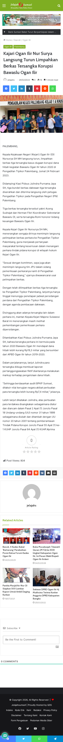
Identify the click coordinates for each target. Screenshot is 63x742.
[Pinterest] (37, 88)
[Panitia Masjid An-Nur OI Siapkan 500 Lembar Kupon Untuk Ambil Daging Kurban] (16, 575)
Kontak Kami (46, 715)
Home (8, 40)
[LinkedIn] (21, 88)
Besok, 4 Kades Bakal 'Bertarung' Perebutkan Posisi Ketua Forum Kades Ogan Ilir (16, 551)
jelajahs (11, 80)
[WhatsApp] (52, 88)
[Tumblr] (29, 88)
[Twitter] (14, 88)
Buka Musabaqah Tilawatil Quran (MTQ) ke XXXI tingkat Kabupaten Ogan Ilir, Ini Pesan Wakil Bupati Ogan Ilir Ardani (46, 553)
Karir (29, 710)
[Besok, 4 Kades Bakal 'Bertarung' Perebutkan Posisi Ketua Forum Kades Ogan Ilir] (16, 536)
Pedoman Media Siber (41, 720)
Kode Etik (19, 710)
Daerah (17, 40)
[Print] (54, 472)
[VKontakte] (42, 472)
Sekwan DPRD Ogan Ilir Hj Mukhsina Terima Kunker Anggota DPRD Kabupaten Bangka (46, 594)
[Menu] (4, 6)
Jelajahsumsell (18, 705)
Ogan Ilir (27, 40)
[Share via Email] (48, 472)
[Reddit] (45, 88)
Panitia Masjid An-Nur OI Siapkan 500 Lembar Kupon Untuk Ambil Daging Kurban (16, 590)
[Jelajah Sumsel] (21, 5)
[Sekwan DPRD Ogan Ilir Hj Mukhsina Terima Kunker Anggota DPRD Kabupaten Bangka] (46, 577)
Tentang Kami (30, 715)
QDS (49, 705)
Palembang (19, 46)
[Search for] (59, 6)
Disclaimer (16, 715)
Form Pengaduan (19, 720)
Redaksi (37, 710)
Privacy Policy (50, 710)
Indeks (9, 710)
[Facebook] (6, 88)
